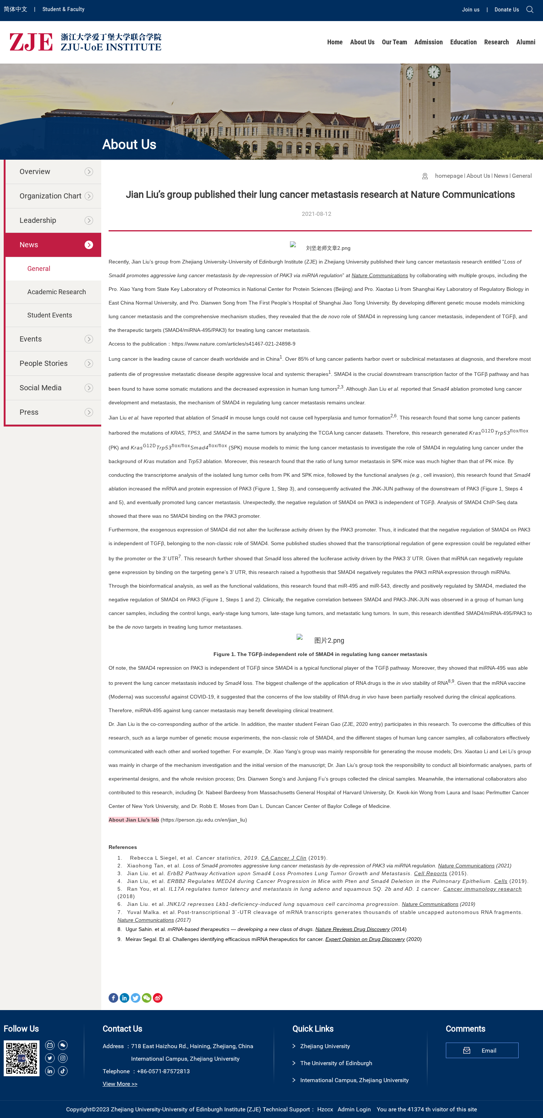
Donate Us (507, 9)
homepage (449, 175)
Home (335, 42)
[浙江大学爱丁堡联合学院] (85, 41)
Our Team (394, 42)
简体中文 (16, 9)
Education (463, 42)
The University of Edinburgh (336, 1063)
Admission (428, 42)
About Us (362, 42)
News (501, 175)
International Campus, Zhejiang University (354, 1080)
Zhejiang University (325, 1046)
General (522, 175)
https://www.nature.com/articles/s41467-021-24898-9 (234, 344)
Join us (471, 9)
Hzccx (325, 1109)
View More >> (120, 1083)
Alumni (526, 42)
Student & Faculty (63, 9)
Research (496, 42)
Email (489, 1050)
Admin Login (354, 1109)
